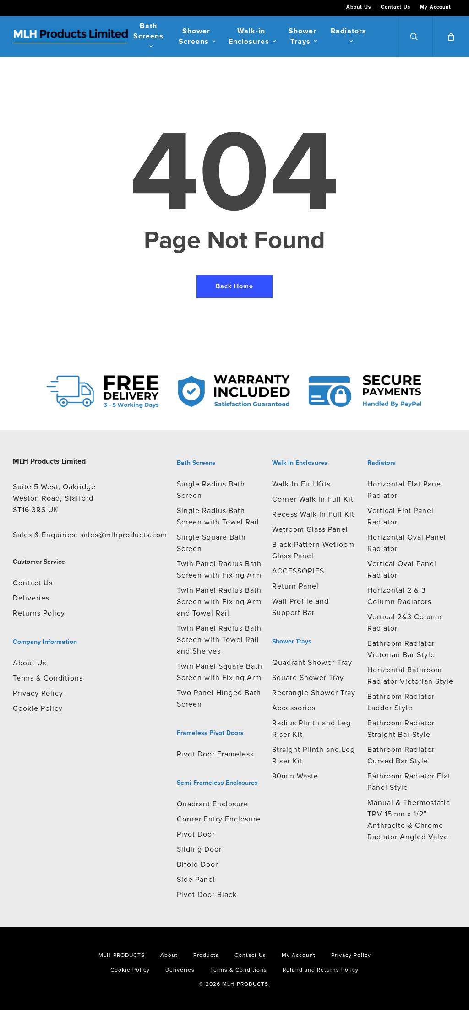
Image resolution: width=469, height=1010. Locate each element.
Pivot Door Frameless (215, 754)
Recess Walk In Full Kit (313, 514)
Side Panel (196, 879)
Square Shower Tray (308, 677)
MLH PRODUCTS (121, 955)
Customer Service (39, 562)
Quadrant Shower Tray (312, 662)
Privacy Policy (38, 693)
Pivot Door (196, 834)
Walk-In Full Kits (301, 484)
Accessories (294, 707)
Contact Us (33, 583)
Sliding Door (199, 849)
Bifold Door (197, 864)
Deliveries (31, 598)
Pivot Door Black (207, 894)
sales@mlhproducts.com (123, 534)
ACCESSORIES (298, 571)
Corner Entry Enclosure (219, 819)
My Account (299, 955)
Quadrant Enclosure (212, 804)
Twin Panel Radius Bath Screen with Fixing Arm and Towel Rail (219, 601)
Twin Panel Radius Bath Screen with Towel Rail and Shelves (219, 639)
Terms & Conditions (48, 678)
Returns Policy (39, 613)
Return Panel (295, 586)
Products (206, 955)
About (169, 955)
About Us (29, 663)
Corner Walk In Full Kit (313, 499)
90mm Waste (295, 776)
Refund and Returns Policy (321, 970)
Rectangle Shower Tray (313, 692)
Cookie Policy (38, 708)
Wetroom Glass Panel (310, 529)
